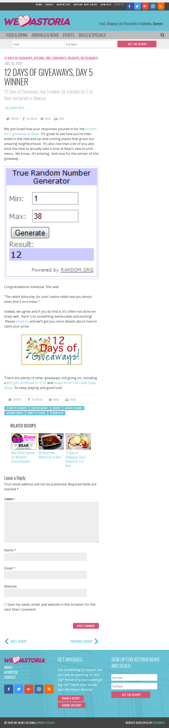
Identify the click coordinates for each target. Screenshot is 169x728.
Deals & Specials (92, 35)
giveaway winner (14, 413)
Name (10, 550)
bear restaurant (39, 408)
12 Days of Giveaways (18, 58)
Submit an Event (71, 705)
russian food (56, 413)
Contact (106, 4)
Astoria (39, 58)
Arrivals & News (45, 35)
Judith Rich (16, 107)
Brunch (56, 408)
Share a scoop (71, 698)
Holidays (73, 58)
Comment (10, 499)
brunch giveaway (73, 408)
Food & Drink (16, 35)
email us (22, 321)
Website (10, 586)
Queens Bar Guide (85, 4)
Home (39, 4)
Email (9, 568)
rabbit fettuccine (37, 413)
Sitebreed (159, 722)
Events (68, 35)
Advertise (63, 4)
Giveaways (59, 58)
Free (48, 58)
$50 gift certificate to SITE (26, 383)
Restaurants (89, 58)
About (50, 4)
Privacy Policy (46, 722)
